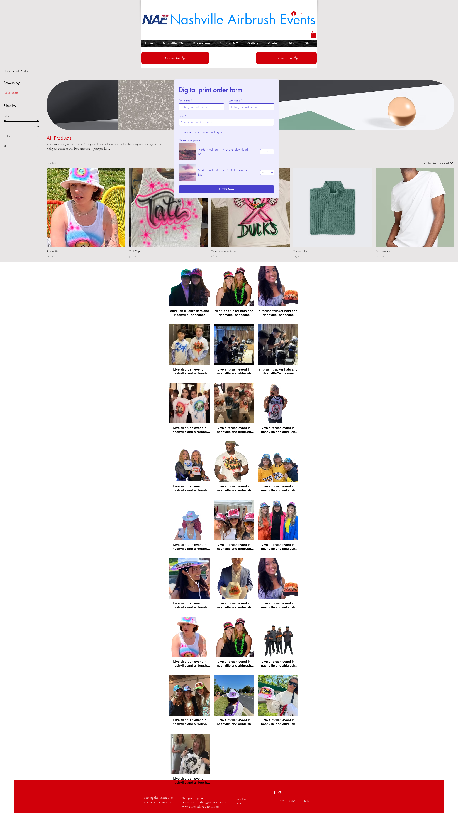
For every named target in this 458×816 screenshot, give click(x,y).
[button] (314, 34)
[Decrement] (262, 151)
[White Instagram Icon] (280, 792)
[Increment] (272, 151)
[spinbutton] (267, 151)
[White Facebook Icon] (274, 792)
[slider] (5, 121)
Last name (235, 100)
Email (182, 116)
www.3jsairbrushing (194, 802)
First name (185, 100)
